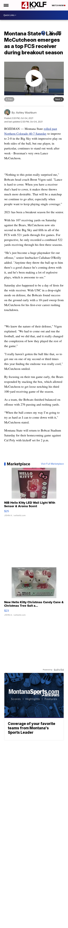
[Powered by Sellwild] (59, 670)
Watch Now (58, 5)
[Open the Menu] (6, 5)
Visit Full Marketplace (52, 464)
